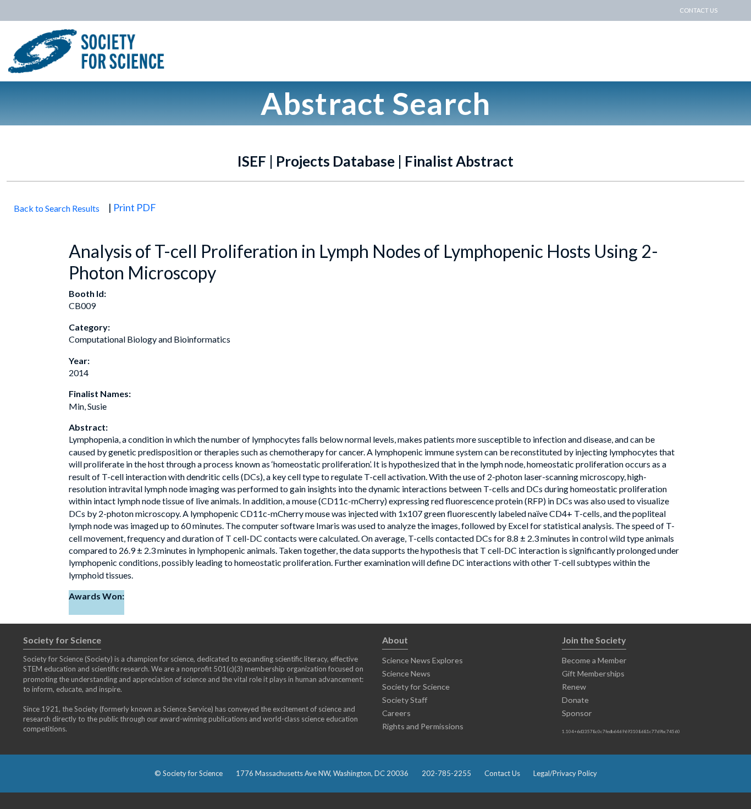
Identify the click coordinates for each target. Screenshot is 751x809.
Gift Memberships (593, 673)
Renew (574, 686)
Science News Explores (422, 660)
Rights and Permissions (422, 726)
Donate (575, 700)
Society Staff (404, 700)
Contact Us (502, 773)
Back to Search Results (57, 208)
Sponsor (577, 713)
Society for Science (416, 686)
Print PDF (134, 207)
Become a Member (594, 660)
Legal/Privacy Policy (565, 773)
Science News (406, 673)
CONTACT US (698, 10)
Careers (396, 713)
